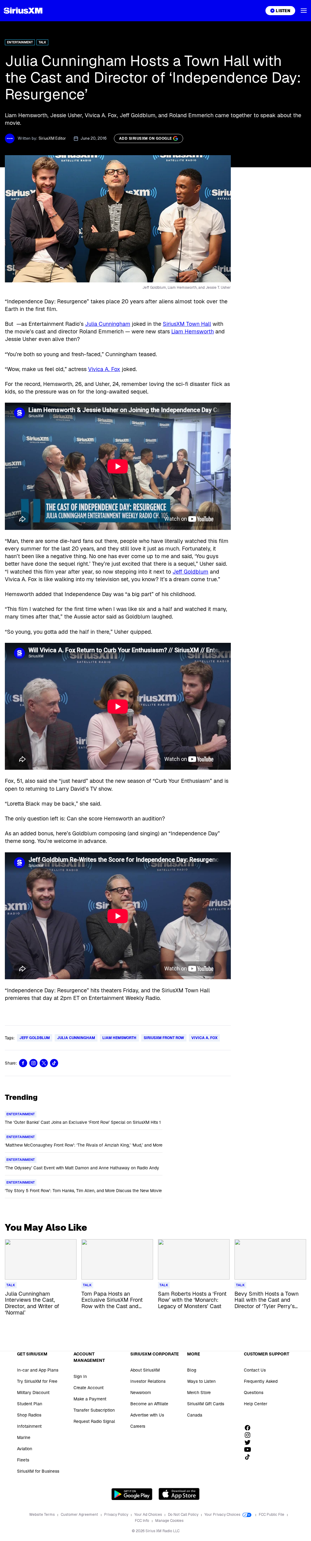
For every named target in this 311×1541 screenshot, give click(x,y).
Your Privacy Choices (222, 1514)
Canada (194, 1415)
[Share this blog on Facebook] (23, 1063)
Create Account (88, 1387)
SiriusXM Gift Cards (205, 1403)
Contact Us (255, 1370)
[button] (303, 10)
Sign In (80, 1376)
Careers (137, 1426)
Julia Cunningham (107, 323)
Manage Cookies (169, 1520)
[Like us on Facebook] (249, 1427)
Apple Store (179, 1494)
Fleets (23, 1460)
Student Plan (29, 1403)
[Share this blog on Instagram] (33, 1063)
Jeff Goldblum (190, 571)
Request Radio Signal (94, 1421)
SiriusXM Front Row (164, 1037)
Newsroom (140, 1392)
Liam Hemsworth (192, 331)
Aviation (24, 1448)
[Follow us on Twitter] (249, 1442)
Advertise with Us (147, 1415)
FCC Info (142, 1520)
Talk (42, 42)
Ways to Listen (201, 1381)
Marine (23, 1437)
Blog (191, 1370)
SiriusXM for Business (38, 1471)
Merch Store (199, 1392)
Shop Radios (29, 1415)
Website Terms (42, 1514)
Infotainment (29, 1426)
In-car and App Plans (37, 1370)
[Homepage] (23, 11)
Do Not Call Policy (183, 1514)
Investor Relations (148, 1381)
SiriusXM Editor (52, 138)
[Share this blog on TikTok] (54, 1063)
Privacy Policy (116, 1514)
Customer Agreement (80, 1514)
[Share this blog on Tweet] (43, 1063)
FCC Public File (272, 1514)
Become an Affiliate (149, 1403)
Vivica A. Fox (104, 369)
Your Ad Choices (148, 1514)
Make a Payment (89, 1399)
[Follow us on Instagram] (249, 1435)
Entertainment (20, 42)
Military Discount (33, 1392)
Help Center (255, 1403)
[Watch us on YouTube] (249, 1449)
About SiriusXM (145, 1370)
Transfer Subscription (94, 1410)
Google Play (131, 1494)
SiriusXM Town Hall (187, 323)
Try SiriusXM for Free (37, 1381)
